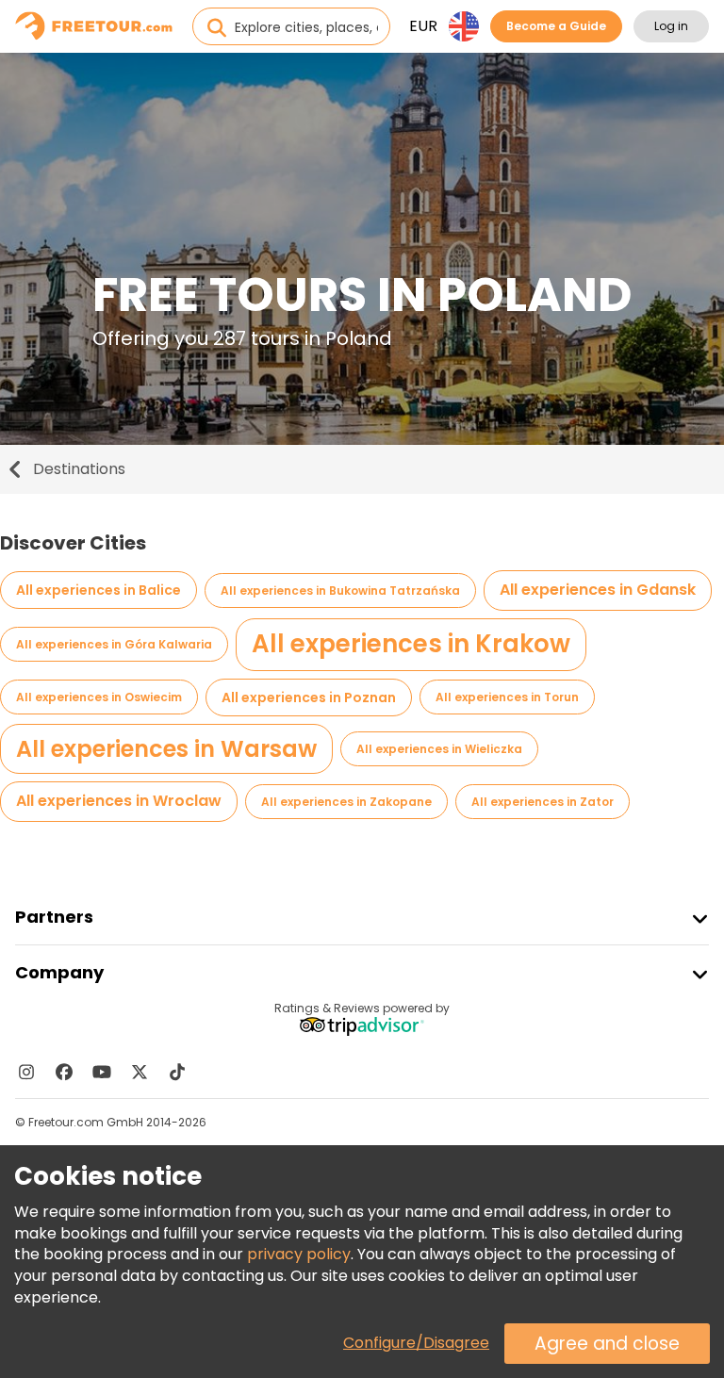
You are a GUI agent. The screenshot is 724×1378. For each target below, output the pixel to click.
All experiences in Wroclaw (119, 801)
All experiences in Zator (542, 802)
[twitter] (139, 1071)
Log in (671, 26)
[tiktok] (177, 1071)
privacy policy (299, 1254)
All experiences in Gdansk (598, 589)
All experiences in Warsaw (166, 748)
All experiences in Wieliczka (439, 749)
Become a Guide (556, 26)
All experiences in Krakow (411, 644)
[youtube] (101, 1071)
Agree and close (607, 1343)
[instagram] (26, 1071)
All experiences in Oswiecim (99, 697)
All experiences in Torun (507, 697)
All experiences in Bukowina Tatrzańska (340, 590)
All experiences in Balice (98, 590)
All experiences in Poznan (309, 697)
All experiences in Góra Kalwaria (114, 644)
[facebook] (64, 1071)
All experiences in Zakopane (346, 802)
